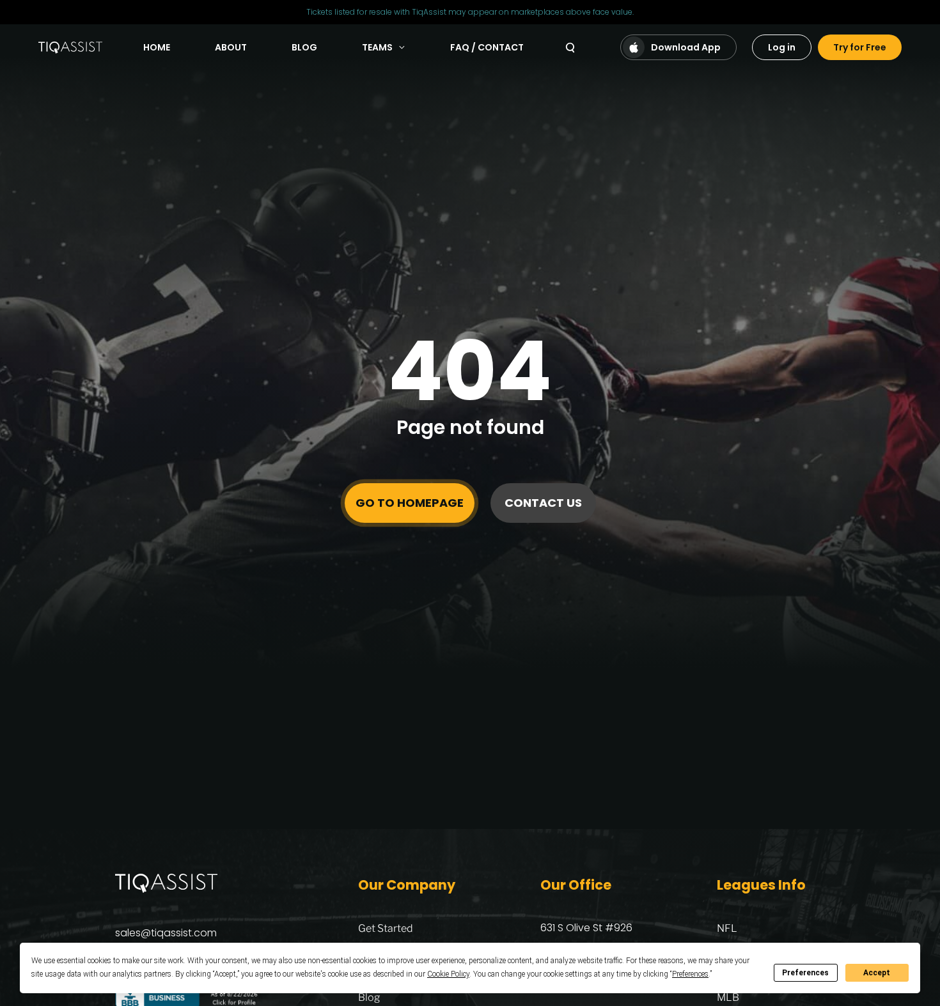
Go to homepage (410, 503)
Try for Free (859, 47)
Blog (304, 47)
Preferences (805, 972)
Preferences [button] (690, 974)
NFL (727, 928)
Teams (377, 47)
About (231, 47)
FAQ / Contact (487, 47)
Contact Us (543, 503)
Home (156, 47)
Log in (781, 47)
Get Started (385, 928)
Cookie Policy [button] (448, 974)
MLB (728, 997)
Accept (876, 972)
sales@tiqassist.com (166, 932)
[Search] (570, 47)
